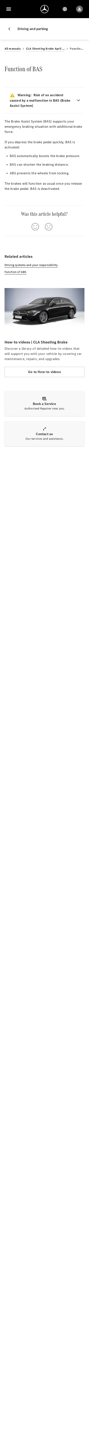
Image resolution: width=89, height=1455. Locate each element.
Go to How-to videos (44, 372)
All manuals (13, 49)
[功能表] (8, 9)
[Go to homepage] (44, 9)
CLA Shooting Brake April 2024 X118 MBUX (45, 49)
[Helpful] (35, 227)
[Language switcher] (64, 9)
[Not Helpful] (48, 227)
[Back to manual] (11, 28)
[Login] (79, 9)
